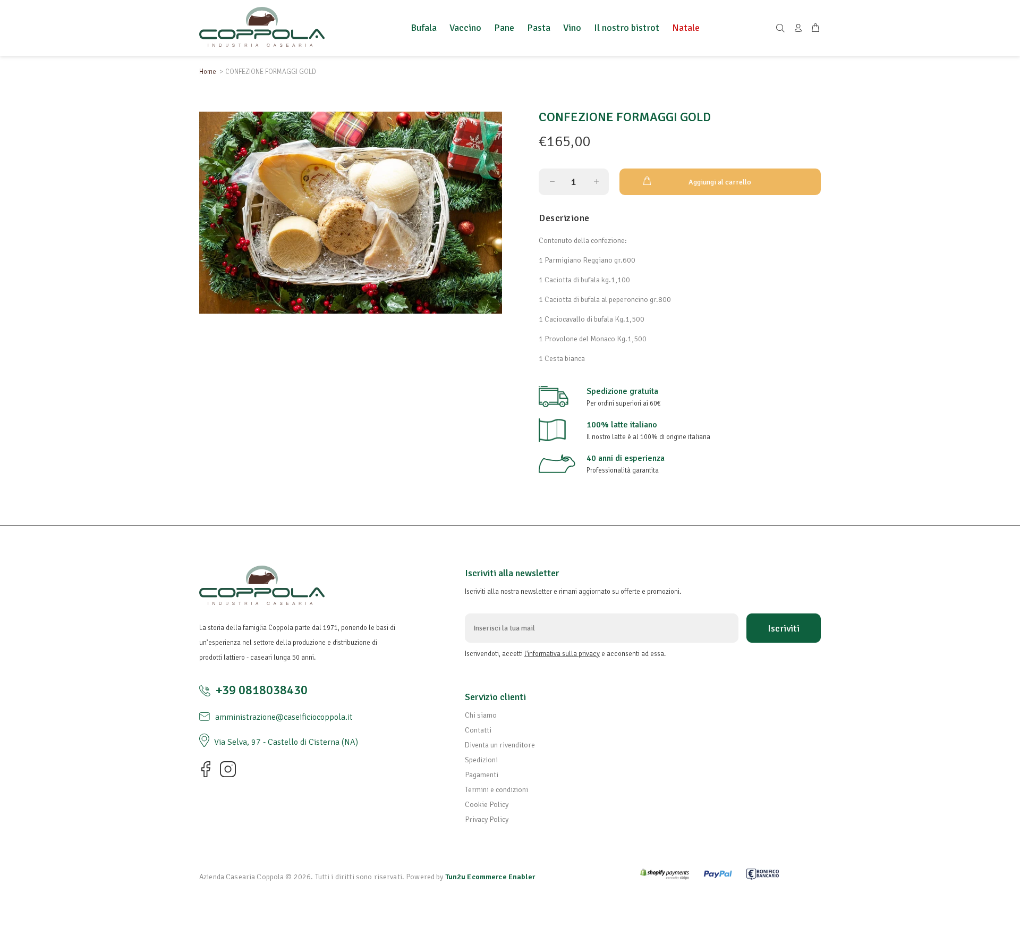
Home (207, 72)
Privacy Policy (486, 819)
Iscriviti (784, 628)
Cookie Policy (486, 804)
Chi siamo (481, 715)
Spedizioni (481, 759)
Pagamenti (481, 774)
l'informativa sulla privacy (562, 654)
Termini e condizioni (496, 789)
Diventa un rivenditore (500, 745)
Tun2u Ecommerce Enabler (490, 876)
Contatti (478, 730)
